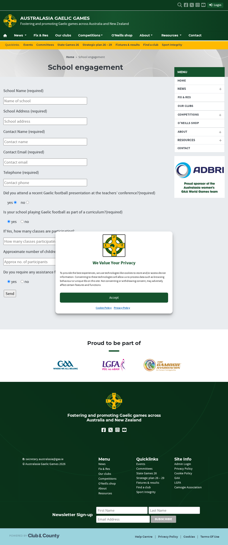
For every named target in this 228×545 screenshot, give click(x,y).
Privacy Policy (122, 308)
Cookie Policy (104, 308)
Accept (114, 297)
